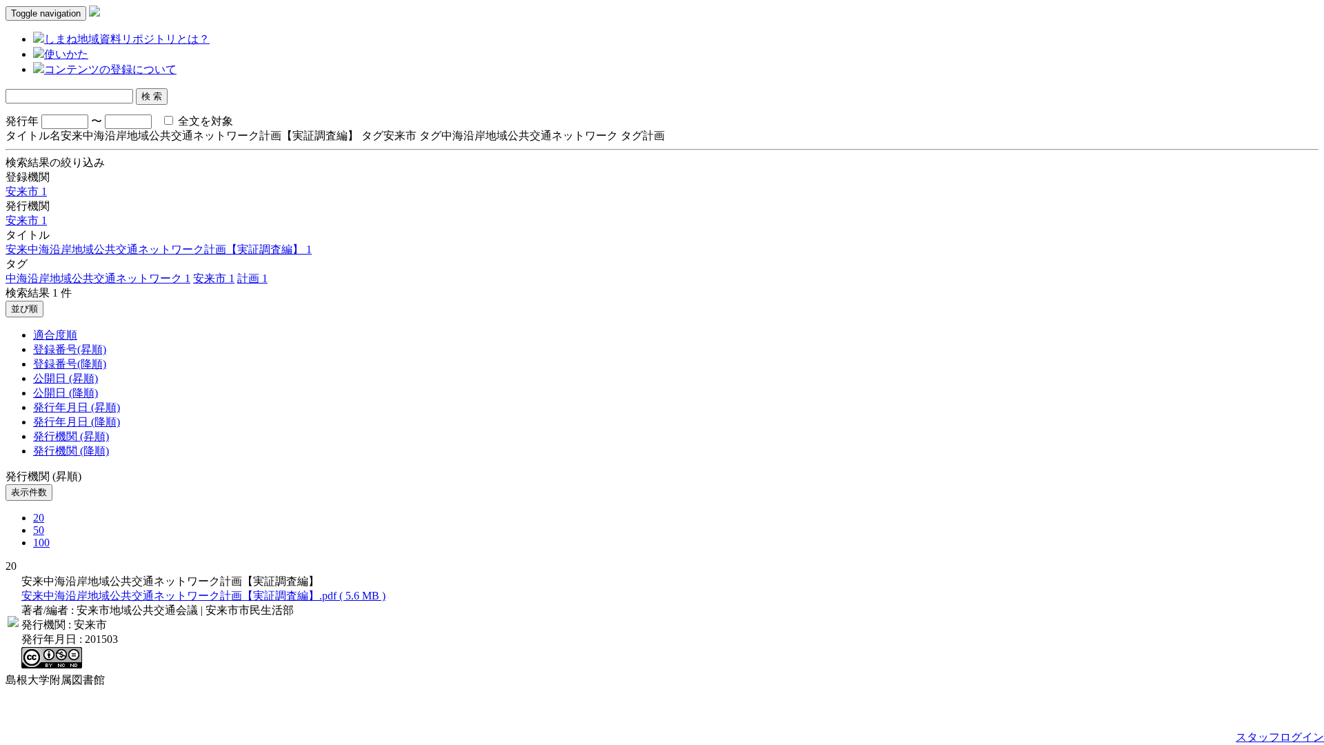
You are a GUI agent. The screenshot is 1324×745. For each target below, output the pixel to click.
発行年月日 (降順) (76, 422)
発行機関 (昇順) (71, 436)
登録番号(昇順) (69, 349)
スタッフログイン (1280, 737)
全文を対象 (204, 121)
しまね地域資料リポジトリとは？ (127, 39)
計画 (252, 278)
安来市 (26, 191)
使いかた (66, 54)
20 (38, 518)
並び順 (24, 309)
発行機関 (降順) (71, 451)
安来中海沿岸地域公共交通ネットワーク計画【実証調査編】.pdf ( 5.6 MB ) (203, 596)
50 (38, 530)
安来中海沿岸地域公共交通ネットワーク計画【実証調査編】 (159, 249)
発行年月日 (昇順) (76, 407)
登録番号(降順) (69, 364)
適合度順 (55, 335)
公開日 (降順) (65, 393)
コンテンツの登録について (110, 69)
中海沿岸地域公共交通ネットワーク (98, 278)
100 (41, 542)
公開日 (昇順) (65, 378)
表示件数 (29, 492)
